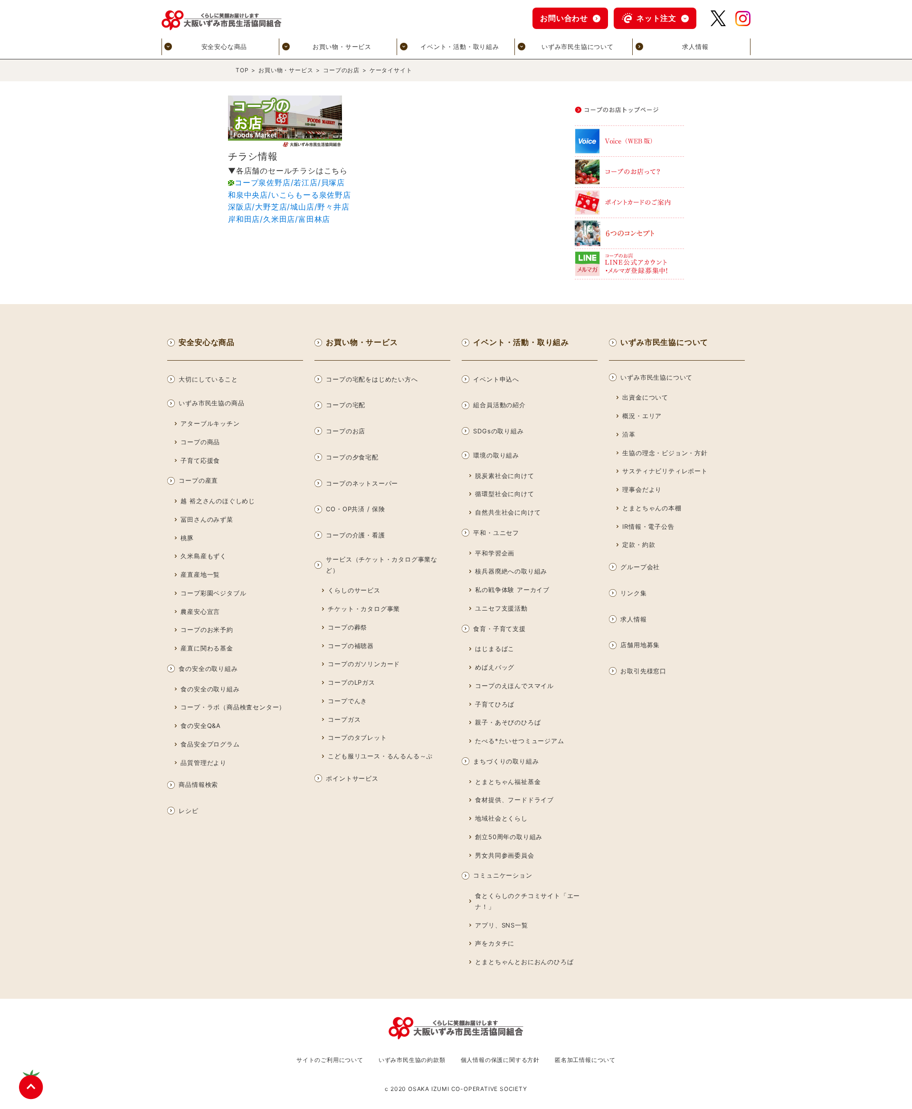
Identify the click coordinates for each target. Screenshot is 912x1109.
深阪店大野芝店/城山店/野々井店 (289, 206)
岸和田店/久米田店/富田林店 (279, 219)
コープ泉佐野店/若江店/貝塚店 (290, 182)
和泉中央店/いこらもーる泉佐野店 (289, 195)
